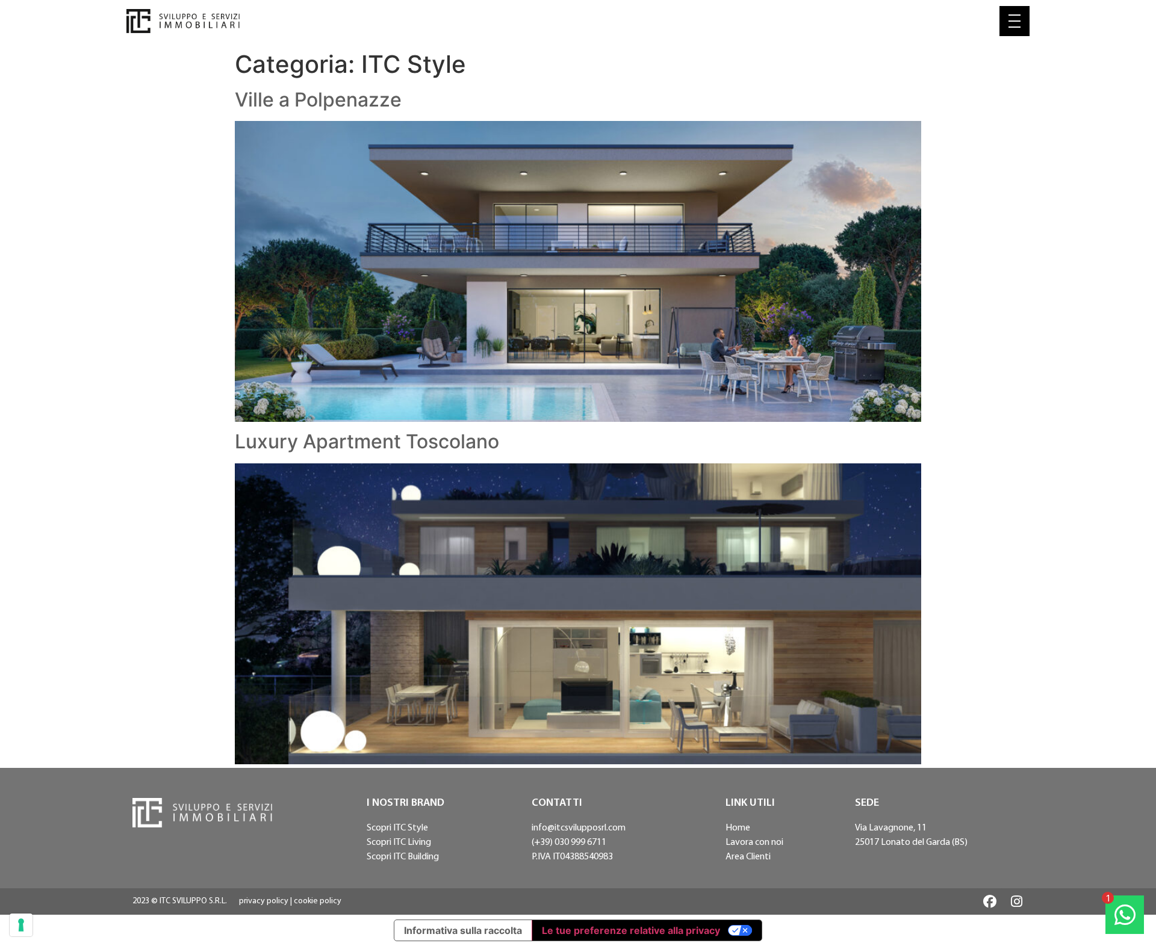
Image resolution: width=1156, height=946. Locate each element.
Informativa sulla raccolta (463, 930)
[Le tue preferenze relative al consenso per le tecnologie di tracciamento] (21, 925)
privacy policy (263, 901)
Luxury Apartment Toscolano (367, 441)
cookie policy (317, 901)
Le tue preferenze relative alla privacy (631, 930)
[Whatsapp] (1124, 914)
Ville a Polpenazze (318, 99)
